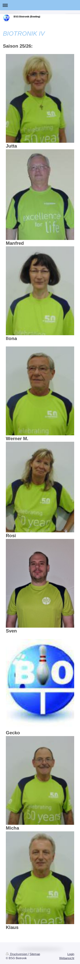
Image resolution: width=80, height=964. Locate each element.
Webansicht (66, 958)
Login (70, 954)
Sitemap (35, 954)
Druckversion (18, 954)
